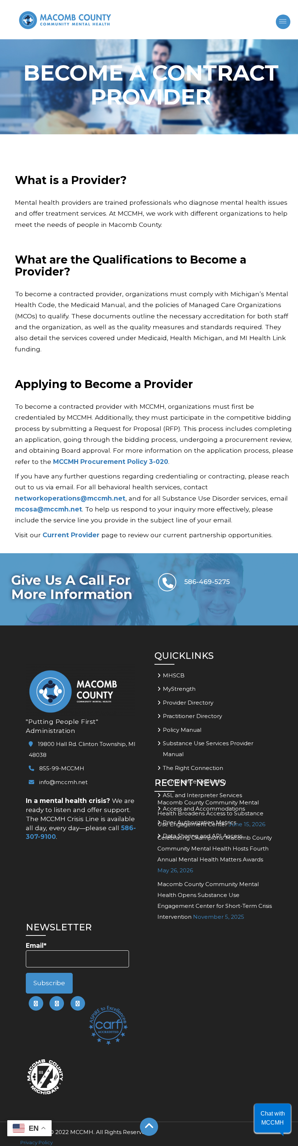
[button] (272, 1118)
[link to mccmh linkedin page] (56, 1003)
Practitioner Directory (192, 716)
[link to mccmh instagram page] (78, 1003)
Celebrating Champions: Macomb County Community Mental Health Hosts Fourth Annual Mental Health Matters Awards (214, 848)
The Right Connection (193, 767)
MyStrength (179, 688)
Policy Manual (182, 729)
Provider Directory (188, 702)
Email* (36, 945)
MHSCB (174, 675)
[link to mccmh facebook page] (36, 1003)
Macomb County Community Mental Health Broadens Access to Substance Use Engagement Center (210, 813)
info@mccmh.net (63, 782)
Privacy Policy (36, 1142)
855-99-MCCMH (61, 768)
